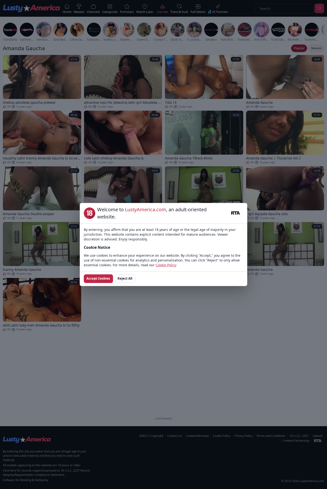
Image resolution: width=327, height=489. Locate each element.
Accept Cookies (98, 278)
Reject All (125, 278)
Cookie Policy (166, 265)
